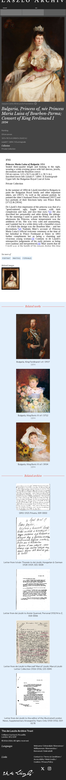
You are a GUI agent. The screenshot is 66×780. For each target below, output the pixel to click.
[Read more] (33, 357)
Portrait (6, 258)
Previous (11, 12)
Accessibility (39, 759)
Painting (16, 258)
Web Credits (50, 759)
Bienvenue (58, 746)
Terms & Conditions (52, 756)
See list (33, 12)
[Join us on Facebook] (36, 769)
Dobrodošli (48, 751)
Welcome (38, 746)
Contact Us (38, 756)
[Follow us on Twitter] (43, 769)
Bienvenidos (51, 748)
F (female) (27, 258)
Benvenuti (38, 751)
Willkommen (39, 748)
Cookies (37, 762)
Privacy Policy (47, 762)
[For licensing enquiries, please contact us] (35, 103)
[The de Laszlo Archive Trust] (33, 4)
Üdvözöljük (47, 746)
